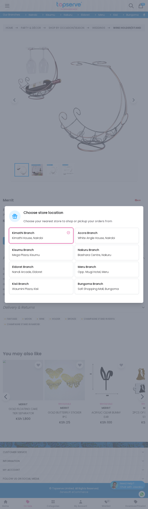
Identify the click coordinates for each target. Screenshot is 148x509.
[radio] (41, 235)
